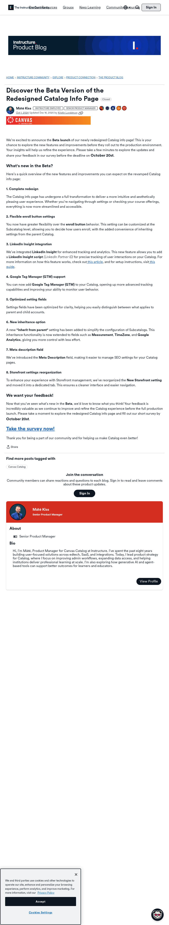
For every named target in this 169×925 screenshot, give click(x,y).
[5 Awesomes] (124, 108)
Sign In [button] (84, 493)
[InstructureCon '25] (101, 108)
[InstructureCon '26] (107, 108)
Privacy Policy (46, 892)
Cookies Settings (41, 912)
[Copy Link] (80, 113)
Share (12, 447)
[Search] (137, 7)
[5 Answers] (118, 108)
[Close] (76, 874)
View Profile (149, 581)
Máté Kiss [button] (23, 108)
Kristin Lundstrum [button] (67, 112)
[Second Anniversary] (113, 108)
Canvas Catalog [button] (17, 466)
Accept (40, 901)
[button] (10, 110)
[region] (40, 896)
